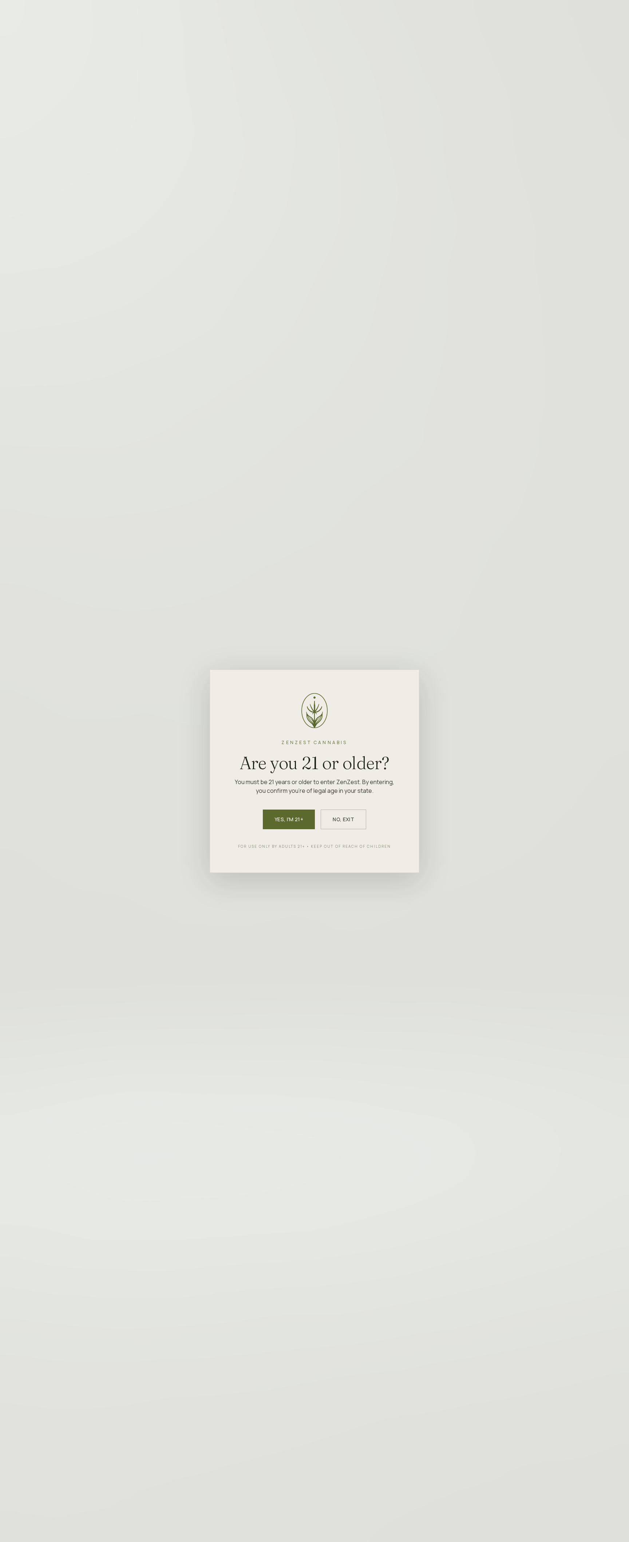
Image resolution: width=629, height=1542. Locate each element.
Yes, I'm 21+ (288, 819)
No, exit (343, 819)
